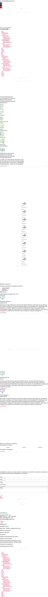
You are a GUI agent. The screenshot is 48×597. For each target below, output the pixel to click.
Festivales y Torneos (6, 36)
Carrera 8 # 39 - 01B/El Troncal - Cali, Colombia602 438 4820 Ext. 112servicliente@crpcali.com (8, 517)
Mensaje (1, 487)
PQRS (2, 51)
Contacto (3, 50)
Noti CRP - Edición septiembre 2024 (10, 528)
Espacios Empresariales (6, 41)
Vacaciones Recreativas (6, 39)
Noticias (3, 73)
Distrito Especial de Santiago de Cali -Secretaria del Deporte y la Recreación (11, 541)
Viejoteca (4, 34)
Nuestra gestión (4, 532)
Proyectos (3, 43)
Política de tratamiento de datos (9, 536)
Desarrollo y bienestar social (7, 46)
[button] (24, 53)
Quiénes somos (4, 526)
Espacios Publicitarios (6, 64)
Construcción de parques (6, 44)
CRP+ (2, 48)
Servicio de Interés (3, 484)
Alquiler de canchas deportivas (7, 42)
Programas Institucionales (7, 38)
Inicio (2, 54)
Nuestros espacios (5, 530)
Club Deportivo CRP (6, 37)
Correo (1, 479)
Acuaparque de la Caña (5, 33)
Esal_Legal (3, 52)
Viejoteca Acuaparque (6, 544)
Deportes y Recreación (5, 35)
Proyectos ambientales (6, 47)
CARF (2, 72)
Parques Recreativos (5, 32)
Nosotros (3, 55)
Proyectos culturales (6, 45)
